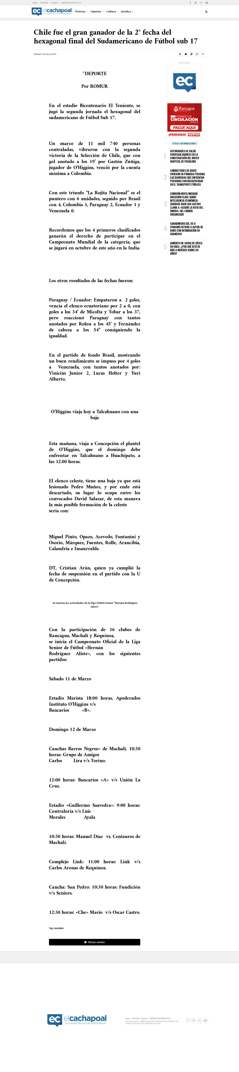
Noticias (80, 11)
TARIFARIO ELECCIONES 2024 (71, 3)
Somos (34, 3)
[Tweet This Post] (185, 54)
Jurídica (126, 11)
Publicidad (44, 3)
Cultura (111, 11)
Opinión (96, 11)
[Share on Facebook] (180, 54)
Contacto (55, 3)
